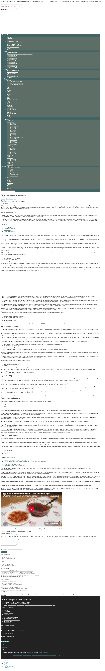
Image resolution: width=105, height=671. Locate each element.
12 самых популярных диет (8, 558)
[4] (7, 201)
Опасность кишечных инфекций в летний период (17, 602)
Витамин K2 (13, 160)
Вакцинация (4, 591)
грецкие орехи (71, 248)
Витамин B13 (13, 140)
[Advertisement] (50, 22)
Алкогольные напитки (16, 81)
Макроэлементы (14, 176)
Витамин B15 (13, 141)
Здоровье (6, 36)
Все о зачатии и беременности (12, 600)
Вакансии (6, 614)
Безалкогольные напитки (16, 84)
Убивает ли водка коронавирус (12, 464)
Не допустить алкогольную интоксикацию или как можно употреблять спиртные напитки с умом (29, 605)
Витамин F (10, 156)
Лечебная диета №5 (12, 62)
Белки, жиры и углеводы (13, 167)
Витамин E (10, 155)
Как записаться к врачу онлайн (9, 581)
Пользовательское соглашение (12, 620)
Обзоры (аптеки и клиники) (14, 49)
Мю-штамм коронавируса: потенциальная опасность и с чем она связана (20, 575)
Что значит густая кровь (7, 564)
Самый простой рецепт (10, 231)
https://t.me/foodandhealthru (60, 528)
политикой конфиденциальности (22, 655)
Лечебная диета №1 (12, 56)
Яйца (8, 95)
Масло (8, 110)
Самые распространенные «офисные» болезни (16, 462)
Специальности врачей (13, 47)
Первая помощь (11, 40)
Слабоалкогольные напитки (17, 83)
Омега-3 (9, 185)
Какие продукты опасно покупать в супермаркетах (14, 590)
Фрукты (9, 90)
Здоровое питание (11, 73)
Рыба (8, 97)
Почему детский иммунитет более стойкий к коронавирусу (16, 572)
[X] (6, 533)
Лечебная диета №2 (12, 58)
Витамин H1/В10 (14, 135)
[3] (5, 201)
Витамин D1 (13, 148)
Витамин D (10, 147)
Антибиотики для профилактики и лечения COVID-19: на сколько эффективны (25, 461)
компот (69, 446)
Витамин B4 (13, 127)
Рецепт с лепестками (9, 232)
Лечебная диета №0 (12, 55)
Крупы (8, 92)
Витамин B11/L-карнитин (16, 137)
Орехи (8, 101)
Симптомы (10, 38)
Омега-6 (9, 187)
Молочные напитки (15, 85)
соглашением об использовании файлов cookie (44, 655)
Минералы (9, 173)
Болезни (9, 37)
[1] (1, 201)
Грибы (8, 98)
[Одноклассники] (3, 533)
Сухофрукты (10, 105)
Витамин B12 (13, 138)
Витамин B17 (13, 144)
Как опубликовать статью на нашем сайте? (12, 4)
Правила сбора (7, 230)
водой (27, 357)
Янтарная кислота (5, 560)
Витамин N (10, 162)
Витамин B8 (13, 133)
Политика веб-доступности (11, 617)
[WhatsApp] (9, 533)
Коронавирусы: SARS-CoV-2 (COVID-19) (15, 460)
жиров (7, 297)
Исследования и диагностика (14, 45)
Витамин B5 (13, 128)
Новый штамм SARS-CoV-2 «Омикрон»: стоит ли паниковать (17, 571)
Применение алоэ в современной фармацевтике (16, 603)
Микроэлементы (14, 174)
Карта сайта (4, 647)
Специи (9, 104)
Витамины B (10, 122)
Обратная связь (8, 622)
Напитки (9, 80)
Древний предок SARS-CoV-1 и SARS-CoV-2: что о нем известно (18, 573)
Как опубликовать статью (10, 615)
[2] (3, 201)
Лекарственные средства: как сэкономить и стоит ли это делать (17, 586)
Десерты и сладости (12, 109)
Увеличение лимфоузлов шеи (8, 562)
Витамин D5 (13, 153)
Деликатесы (10, 106)
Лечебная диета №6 (12, 63)
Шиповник (3, 239)
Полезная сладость (8, 227)
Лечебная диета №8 (12, 66)
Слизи (8, 180)
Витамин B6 (13, 130)
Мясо (8, 91)
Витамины (6, 119)
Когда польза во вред (9, 228)
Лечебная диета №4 (12, 61)
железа (45, 301)
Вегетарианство (11, 77)
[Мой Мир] (4, 533)
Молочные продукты (12, 99)
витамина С (50, 252)
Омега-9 (9, 188)
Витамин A (10, 120)
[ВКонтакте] (1, 533)
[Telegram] (11, 533)
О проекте (6, 610)
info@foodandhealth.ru (44, 652)
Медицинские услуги (12, 41)
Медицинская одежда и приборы (15, 42)
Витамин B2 (13, 124)
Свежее (6, 34)
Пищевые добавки (8, 117)
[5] (9, 201)
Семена (9, 112)
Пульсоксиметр (5, 557)
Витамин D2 (13, 149)
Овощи (9, 88)
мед (66, 248)
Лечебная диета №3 (12, 59)
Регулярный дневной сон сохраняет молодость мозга (17, 599)
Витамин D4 (13, 152)
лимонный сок (7, 454)
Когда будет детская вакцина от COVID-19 (12, 576)
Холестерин (10, 183)
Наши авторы (7, 611)
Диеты (5, 51)
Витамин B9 (13, 134)
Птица (8, 94)
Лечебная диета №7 (12, 65)
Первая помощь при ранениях (8, 565)
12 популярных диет (12, 52)
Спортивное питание (12, 74)
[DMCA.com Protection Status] (5, 642)
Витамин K (10, 158)
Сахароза (9, 184)
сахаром (26, 248)
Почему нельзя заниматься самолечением (11, 584)
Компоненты (7, 166)
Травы (8, 87)
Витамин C (10, 145)
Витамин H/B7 (14, 131)
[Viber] (8, 533)
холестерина (18, 256)
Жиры (11, 170)
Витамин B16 (13, 142)
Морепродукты (11, 108)
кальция (43, 323)
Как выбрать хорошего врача (8, 583)
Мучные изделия (11, 113)
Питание (6, 69)
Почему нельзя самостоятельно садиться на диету (20, 54)
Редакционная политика (10, 618)
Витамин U (10, 165)
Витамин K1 (13, 159)
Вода (8, 177)
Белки (11, 169)
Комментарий (4, 549)
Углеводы (12, 172)
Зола (8, 178)
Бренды (9, 48)
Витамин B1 (13, 123)
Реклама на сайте (8, 621)
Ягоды (8, 102)
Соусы (8, 116)
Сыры (8, 115)
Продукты (6, 79)
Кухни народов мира (12, 76)
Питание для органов (12, 72)
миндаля (84, 248)
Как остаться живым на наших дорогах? (14, 465)
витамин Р (17, 263)
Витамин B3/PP (14, 126)
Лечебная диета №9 (12, 67)
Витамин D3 (13, 151)
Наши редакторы (8, 613)
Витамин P (10, 163)
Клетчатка (9, 181)
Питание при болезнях (13, 44)
